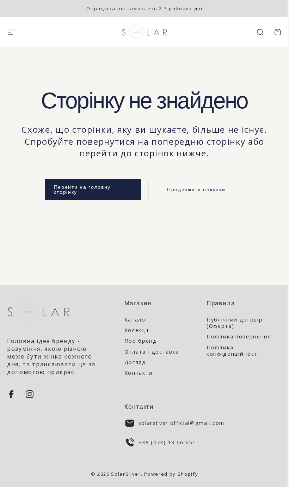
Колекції (136, 330)
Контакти (138, 372)
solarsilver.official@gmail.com (182, 423)
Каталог (136, 319)
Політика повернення (239, 336)
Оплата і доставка (151, 351)
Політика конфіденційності (233, 350)
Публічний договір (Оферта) (235, 322)
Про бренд (140, 340)
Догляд (135, 362)
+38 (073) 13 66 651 (167, 442)
